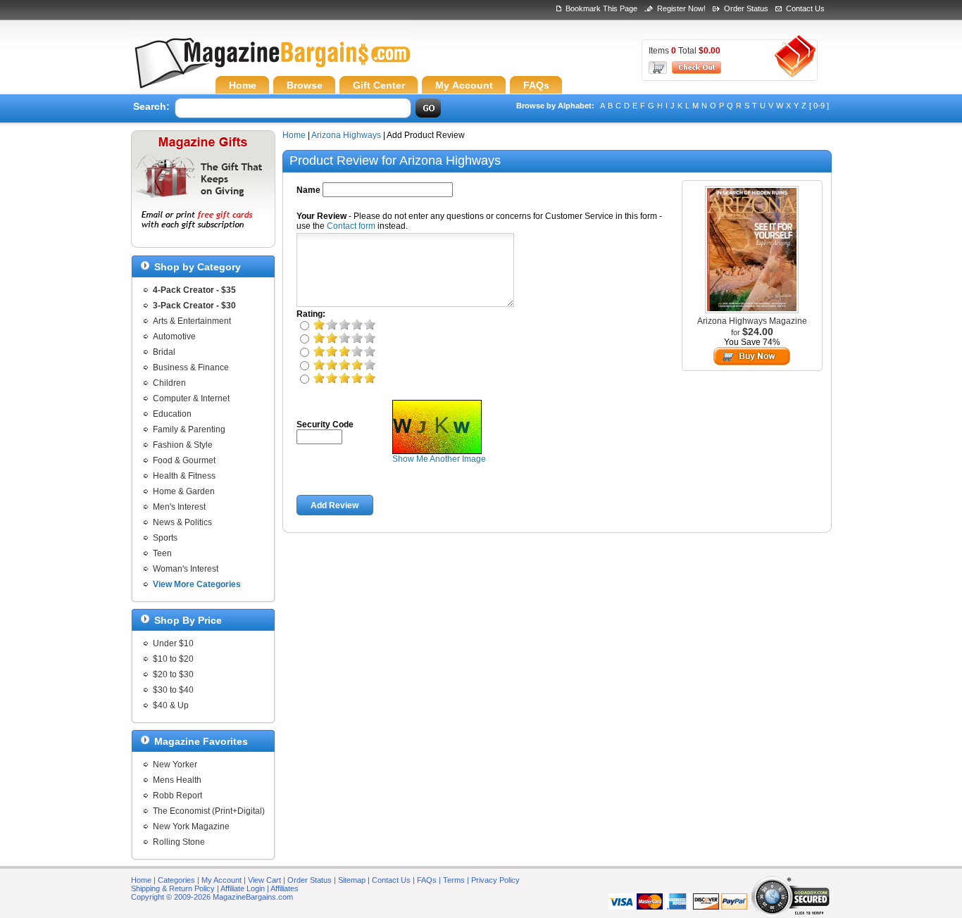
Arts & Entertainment (192, 321)
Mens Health (177, 780)
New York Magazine (191, 826)
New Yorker (175, 764)
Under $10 (173, 643)
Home (294, 135)
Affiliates (284, 888)
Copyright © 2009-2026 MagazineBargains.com (212, 897)
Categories (176, 880)
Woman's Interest (185, 569)
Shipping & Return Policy (173, 888)
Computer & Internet (191, 398)
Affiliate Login (242, 888)
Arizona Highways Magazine (752, 321)
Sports (165, 538)
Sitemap (352, 880)
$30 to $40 (173, 690)
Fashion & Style (183, 445)
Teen (162, 553)
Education (172, 414)
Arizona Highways (346, 135)
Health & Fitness (184, 476)
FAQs (427, 880)
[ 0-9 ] (819, 105)
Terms (454, 880)
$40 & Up (171, 705)
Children (169, 383)
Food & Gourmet (184, 460)
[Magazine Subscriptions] (272, 67)
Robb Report (177, 795)
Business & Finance (191, 367)
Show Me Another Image (439, 459)
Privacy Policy (495, 880)
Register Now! (681, 8)
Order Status (746, 8)
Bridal (164, 352)
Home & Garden (184, 491)
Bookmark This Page (601, 8)
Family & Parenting (189, 429)
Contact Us (805, 8)
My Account (221, 880)
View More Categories (197, 584)
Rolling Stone (179, 842)
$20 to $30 (173, 674)
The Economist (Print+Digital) (209, 811)
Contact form (351, 226)
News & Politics (182, 522)
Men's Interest (179, 507)
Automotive (174, 336)
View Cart (264, 880)
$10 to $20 (173, 659)
